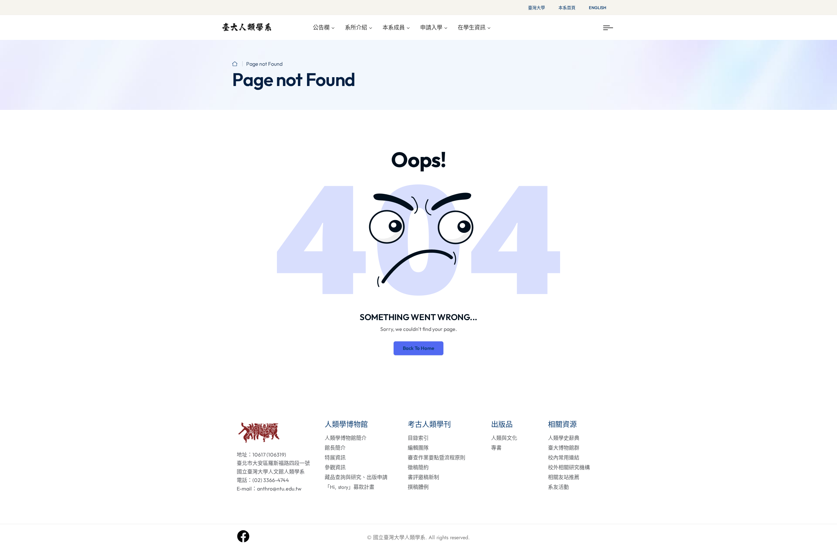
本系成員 (394, 27)
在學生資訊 (472, 27)
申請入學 (431, 27)
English (597, 7)
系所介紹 (356, 27)
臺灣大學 (536, 7)
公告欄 (321, 27)
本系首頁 (566, 7)
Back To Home (418, 348)
